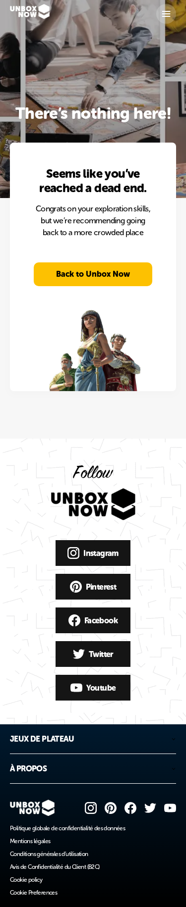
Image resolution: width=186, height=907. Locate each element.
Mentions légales (30, 841)
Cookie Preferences (33, 892)
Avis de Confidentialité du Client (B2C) (55, 866)
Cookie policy (26, 879)
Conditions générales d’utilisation (49, 854)
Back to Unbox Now (93, 274)
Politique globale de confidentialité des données (67, 828)
